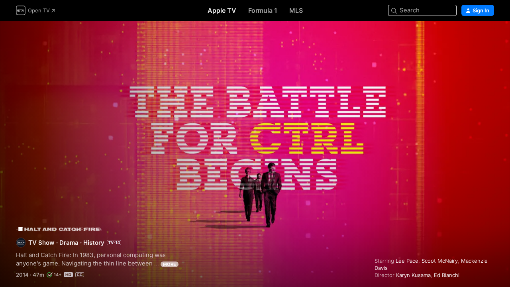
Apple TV (222, 10)
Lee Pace (407, 261)
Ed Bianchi (446, 275)
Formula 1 (262, 10)
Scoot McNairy (440, 261)
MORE (169, 264)
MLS (296, 10)
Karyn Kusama (413, 275)
